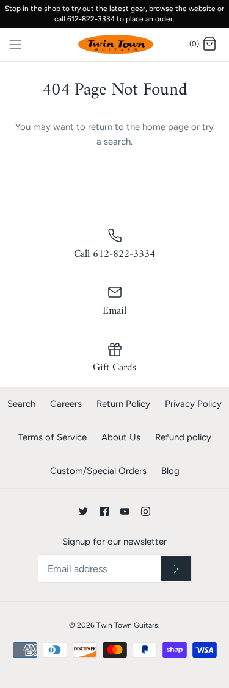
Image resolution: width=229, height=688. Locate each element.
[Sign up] (176, 568)
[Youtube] (124, 511)
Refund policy (183, 437)
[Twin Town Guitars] (114, 45)
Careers (66, 403)
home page (165, 126)
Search (21, 403)
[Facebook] (104, 511)
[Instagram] (145, 511)
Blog (170, 470)
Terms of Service (52, 437)
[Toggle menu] (15, 44)
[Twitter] (83, 511)
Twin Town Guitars (127, 625)
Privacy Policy (193, 403)
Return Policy (123, 403)
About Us (120, 437)
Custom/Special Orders (98, 470)
